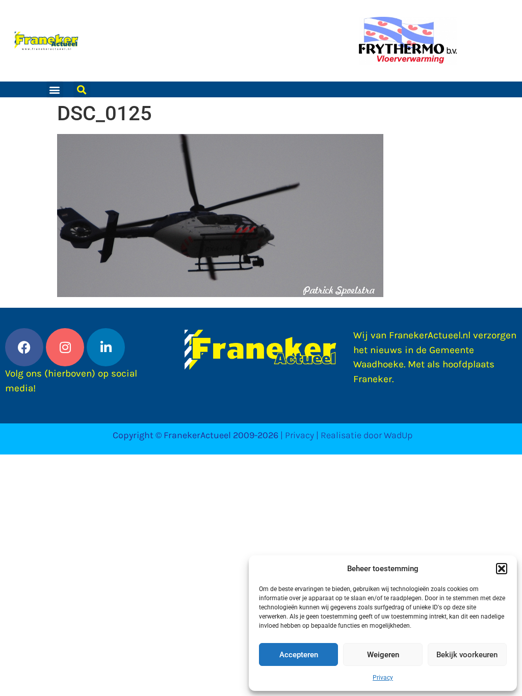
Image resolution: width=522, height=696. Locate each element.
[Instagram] (65, 347)
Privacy (383, 677)
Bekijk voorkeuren (467, 654)
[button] (502, 569)
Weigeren (383, 654)
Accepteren (298, 654)
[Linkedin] (106, 347)
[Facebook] (24, 347)
